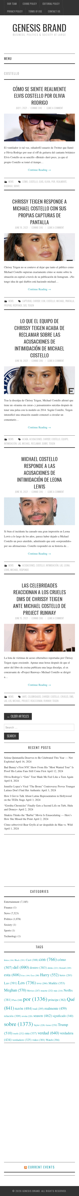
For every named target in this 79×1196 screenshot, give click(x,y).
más (58, 990)
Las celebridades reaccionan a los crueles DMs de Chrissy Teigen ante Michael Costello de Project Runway (39, 599)
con (43, 301)
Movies (33, 990)
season (42, 1015)
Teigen (31, 305)
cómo (25, 181)
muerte (47, 990)
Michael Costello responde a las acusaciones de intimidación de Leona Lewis (39, 472)
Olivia (47, 181)
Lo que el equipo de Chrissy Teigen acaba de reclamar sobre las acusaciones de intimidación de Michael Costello (39, 338)
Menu (8, 58)
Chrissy (36, 301)
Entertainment (11, 902)
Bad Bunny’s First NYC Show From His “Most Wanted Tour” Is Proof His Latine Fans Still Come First (39, 769)
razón (23, 1008)
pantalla (69, 301)
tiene (51, 1025)
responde (17, 305)
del (21, 967)
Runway (47, 701)
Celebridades (34, 696)
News (10, 181)
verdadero (21, 1040)
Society (8, 924)
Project (25, 701)
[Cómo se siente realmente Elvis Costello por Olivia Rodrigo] (39, 127)
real (38, 1008)
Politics (8, 919)
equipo (64, 439)
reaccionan (36, 701)
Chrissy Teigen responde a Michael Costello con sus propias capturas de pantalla (39, 211)
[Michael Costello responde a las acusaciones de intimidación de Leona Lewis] (39, 511)
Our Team (12, 4)
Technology (10, 936)
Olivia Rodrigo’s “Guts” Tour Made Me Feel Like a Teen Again (38, 777)
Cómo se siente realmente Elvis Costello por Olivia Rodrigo (39, 95)
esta (12, 974)
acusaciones (35, 439)
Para (17, 1000)
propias (8, 305)
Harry (49, 974)
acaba (25, 439)
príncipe (57, 999)
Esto (35, 975)
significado (63, 1016)
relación (12, 1016)
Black (20, 960)
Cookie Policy (30, 4)
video (38, 1040)
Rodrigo (8, 186)
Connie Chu (36, 108)
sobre (45, 443)
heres (66, 975)
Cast (32, 960)
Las (19, 443)
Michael (60, 301)
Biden (9, 960)
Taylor (39, 1025)
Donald (65, 967)
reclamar (36, 443)
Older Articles (18, 716)
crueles (64, 696)
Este (25, 975)
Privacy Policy (14, 11)
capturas (27, 301)
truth (18, 1033)
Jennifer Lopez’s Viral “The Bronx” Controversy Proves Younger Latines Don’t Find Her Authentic (39, 788)
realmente (61, 181)
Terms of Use (35, 11)
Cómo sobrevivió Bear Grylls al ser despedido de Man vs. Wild (38, 824)
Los (10, 701)
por (53, 181)
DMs (71, 696)
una (31, 1033)
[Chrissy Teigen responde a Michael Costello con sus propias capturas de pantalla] (39, 247)
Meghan (15, 990)
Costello (33, 181)
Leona (67, 565)
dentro (38, 967)
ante (24, 696)
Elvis (41, 181)
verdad (48, 1033)
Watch (52, 1040)
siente (17, 186)
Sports (7, 930)
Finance (8, 907)
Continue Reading (39, 170)
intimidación (10, 443)
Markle (57, 983)
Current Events (41, 1167)
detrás (53, 967)
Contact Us (54, 11)
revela (27, 1016)
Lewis (6, 570)
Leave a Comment (55, 108)
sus (25, 305)
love (42, 983)
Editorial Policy (51, 4)
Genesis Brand (39, 27)
